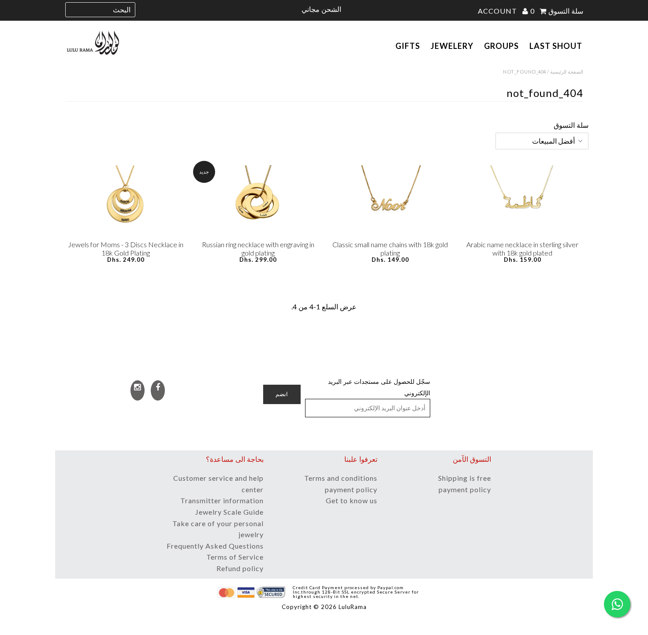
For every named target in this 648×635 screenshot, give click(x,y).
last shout (555, 46)
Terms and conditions (340, 478)
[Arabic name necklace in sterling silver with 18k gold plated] (522, 200)
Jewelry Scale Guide (229, 512)
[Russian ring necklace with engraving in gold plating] (258, 200)
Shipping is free (464, 478)
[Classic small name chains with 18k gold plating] (390, 200)
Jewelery (452, 46)
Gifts (407, 46)
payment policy (351, 489)
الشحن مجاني (321, 9)
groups (501, 46)
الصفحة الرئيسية (566, 71)
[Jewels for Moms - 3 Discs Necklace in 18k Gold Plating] (125, 200)
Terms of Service (235, 557)
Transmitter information (222, 500)
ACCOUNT (498, 11)
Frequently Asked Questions (215, 546)
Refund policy (240, 568)
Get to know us (351, 500)
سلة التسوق (556, 11)
